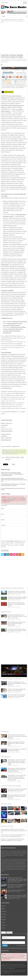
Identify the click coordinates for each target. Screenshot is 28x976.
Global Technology (13, 60)
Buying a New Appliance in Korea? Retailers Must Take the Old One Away (16, 743)
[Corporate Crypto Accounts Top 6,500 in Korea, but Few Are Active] (17, 821)
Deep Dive (3, 917)
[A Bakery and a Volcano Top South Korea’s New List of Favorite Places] (4, 593)
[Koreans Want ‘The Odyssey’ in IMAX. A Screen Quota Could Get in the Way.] (24, 808)
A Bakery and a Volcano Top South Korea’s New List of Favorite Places (17, 592)
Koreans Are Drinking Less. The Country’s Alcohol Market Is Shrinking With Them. (17, 683)
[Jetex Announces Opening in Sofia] (17, 808)
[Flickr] (14, 554)
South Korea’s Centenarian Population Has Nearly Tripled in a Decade (17, 789)
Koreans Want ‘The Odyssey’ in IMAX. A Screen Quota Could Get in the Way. (17, 896)
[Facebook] (5, 554)
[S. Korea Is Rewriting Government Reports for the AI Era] (4, 814)
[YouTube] (17, 554)
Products (3, 922)
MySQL (22, 457)
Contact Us (3, 925)
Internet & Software (22, 60)
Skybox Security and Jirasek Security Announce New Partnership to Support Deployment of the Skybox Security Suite (14, 480)
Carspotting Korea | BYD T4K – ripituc (9, 829)
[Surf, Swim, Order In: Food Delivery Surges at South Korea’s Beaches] (4, 696)
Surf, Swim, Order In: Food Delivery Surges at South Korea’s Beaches (16, 695)
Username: (4, 935)
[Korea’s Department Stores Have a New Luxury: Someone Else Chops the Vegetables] (4, 736)
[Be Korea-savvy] (14, 7)
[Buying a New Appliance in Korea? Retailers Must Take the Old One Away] (4, 743)
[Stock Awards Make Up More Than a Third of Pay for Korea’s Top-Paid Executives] (4, 795)
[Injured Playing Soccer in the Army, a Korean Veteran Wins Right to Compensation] (4, 623)
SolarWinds (7, 459)
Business (3, 906)
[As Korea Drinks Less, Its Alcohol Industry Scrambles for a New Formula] (11, 813)
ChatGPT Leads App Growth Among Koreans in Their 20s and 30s (17, 689)
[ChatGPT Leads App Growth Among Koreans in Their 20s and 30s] (4, 690)
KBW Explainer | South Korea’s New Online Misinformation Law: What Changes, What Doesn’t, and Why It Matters (17, 762)
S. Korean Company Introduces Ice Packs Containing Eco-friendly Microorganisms (13, 835)
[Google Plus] (11, 554)
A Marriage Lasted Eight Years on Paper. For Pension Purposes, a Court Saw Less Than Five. (17, 616)
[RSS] (23, 554)
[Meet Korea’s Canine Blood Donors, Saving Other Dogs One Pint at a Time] (24, 820)
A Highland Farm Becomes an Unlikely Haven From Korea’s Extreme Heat (17, 597)
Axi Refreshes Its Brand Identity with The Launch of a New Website (17, 885)
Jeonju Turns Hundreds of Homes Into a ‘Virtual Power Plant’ (17, 749)
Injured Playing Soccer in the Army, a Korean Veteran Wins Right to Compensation (17, 623)
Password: (4, 940)
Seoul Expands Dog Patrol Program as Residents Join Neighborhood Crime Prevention (12, 839)
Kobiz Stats (3, 919)
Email (2, 514)
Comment (3, 525)
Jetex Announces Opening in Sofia (16, 890)
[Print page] (14, 64)
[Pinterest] (20, 554)
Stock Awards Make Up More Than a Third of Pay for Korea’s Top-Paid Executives (17, 796)
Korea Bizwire (19, 59)
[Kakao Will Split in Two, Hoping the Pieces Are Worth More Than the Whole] (4, 821)
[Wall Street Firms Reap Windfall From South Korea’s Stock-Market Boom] (11, 821)
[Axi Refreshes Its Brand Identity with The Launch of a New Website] (11, 808)
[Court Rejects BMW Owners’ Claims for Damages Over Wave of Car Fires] (4, 630)
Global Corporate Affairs (18, 19)
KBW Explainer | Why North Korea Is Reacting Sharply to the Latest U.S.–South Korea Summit (17, 770)
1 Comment (19, 781)
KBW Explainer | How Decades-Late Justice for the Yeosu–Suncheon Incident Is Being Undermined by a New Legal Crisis (17, 777)
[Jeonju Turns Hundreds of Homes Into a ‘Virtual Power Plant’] (4, 750)
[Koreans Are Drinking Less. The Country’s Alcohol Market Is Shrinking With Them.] (4, 683)
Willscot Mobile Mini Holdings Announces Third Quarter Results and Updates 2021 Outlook (13, 484)
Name (3, 508)
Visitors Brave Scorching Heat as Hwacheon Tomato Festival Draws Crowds (16, 604)
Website (3, 519)
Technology (3, 911)
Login (3, 932)
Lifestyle (3, 908)
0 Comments (17, 594)
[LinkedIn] (8, 554)
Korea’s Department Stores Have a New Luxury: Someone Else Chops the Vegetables (17, 736)
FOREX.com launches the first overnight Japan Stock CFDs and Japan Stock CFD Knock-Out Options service (17, 879)
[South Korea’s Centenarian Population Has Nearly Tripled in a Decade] (4, 790)
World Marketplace (8, 19)
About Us (3, 928)
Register (9, 932)
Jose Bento (3, 839)
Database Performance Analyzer (12, 457)
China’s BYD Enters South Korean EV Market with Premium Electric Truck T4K (14, 831)
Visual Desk (3, 914)
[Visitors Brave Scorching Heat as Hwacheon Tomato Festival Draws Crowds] (4, 604)
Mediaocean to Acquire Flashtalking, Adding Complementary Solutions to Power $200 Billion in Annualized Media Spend (12, 474)
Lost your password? (21, 945)
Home (2, 19)
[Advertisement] (14, 39)
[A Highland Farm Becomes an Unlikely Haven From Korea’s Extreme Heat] (4, 598)
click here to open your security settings (14, 499)
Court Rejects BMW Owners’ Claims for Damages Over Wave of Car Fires (17, 629)
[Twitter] (2, 554)
